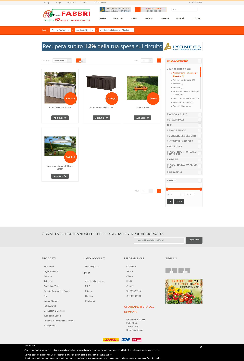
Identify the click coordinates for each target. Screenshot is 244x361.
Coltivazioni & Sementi (181, 136)
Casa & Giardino (58, 30)
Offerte (129, 276)
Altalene (178, 84)
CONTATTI (196, 18)
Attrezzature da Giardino (186, 98)
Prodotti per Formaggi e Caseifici (182, 153)
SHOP (134, 18)
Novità (180, 18)
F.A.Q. (88, 286)
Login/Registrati (92, 266)
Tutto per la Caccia (180, 141)
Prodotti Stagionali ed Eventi (182, 166)
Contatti (129, 286)
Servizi (129, 271)
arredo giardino (180, 69)
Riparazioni (174, 172)
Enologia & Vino (177, 114)
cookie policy (105, 355)
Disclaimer (90, 301)
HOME (103, 18)
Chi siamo (131, 266)
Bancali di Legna (182, 106)
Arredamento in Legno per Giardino (114, 30)
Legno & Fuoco (176, 130)
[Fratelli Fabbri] (67, 16)
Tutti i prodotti (50, 325)
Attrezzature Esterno (183, 102)
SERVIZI (148, 18)
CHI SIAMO (118, 18)
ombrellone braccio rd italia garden (60, 167)
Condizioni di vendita (94, 281)
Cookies (89, 296)
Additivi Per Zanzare (184, 80)
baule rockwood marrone (101, 107)
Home (44, 30)
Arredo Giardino (82, 30)
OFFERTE (164, 18)
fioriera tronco (142, 107)
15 (143, 60)
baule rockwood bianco (60, 107)
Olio (169, 125)
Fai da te (172, 159)
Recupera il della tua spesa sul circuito (117, 9)
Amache (178, 87)
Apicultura (174, 146)
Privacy (88, 291)
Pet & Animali (175, 120)
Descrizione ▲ (60, 60)
